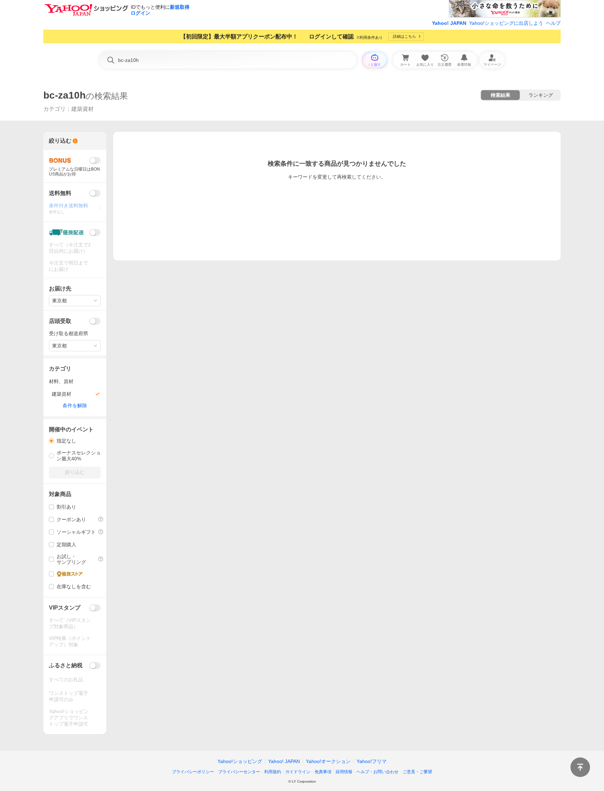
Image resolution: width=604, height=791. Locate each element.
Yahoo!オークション (328, 761)
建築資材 (82, 109)
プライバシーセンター (239, 771)
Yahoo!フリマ (372, 761)
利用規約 (272, 771)
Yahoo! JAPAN (449, 23)
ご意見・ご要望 (417, 771)
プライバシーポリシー (193, 771)
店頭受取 (60, 321)
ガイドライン (297, 771)
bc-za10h (64, 95)
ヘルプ (553, 23)
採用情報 (344, 771)
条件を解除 (75, 405)
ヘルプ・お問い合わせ (377, 771)
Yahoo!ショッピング (239, 761)
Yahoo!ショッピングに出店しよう (506, 23)
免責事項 (323, 771)
